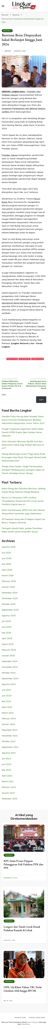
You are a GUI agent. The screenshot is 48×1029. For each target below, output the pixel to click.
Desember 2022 (9, 798)
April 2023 (7, 775)
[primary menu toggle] (3, 6)
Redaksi (8, 51)
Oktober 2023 (8, 741)
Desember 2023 (9, 730)
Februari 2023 (9, 787)
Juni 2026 (6, 558)
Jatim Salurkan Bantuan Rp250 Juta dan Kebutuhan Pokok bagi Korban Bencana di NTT (23, 445)
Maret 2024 (8, 712)
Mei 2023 (6, 770)
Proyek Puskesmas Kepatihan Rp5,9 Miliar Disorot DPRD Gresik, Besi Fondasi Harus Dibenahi (23, 432)
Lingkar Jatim (37, 359)
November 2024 (10, 667)
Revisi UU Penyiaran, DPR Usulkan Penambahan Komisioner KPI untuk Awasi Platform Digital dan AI (23, 501)
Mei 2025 (6, 632)
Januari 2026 (8, 587)
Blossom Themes (31, 1022)
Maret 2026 (8, 575)
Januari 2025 (8, 655)
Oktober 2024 (8, 672)
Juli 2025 (6, 621)
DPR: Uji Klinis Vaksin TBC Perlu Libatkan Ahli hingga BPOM (23, 988)
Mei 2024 (6, 701)
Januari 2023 (8, 793)
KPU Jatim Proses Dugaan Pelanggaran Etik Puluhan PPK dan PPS (23, 864)
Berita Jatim (12, 359)
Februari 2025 (9, 649)
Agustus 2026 (9, 546)
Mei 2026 (6, 564)
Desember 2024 (9, 661)
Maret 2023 (8, 781)
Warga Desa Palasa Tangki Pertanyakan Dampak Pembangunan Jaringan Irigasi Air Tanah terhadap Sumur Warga (23, 470)
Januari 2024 (8, 724)
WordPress (25, 1024)
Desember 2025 (9, 592)
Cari (4, 394)
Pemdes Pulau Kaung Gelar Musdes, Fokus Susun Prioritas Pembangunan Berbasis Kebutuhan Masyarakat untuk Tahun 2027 (23, 420)
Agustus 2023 (9, 752)
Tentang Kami (20, 1017)
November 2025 (10, 598)
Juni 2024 (6, 695)
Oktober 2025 (8, 604)
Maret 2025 (8, 644)
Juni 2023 (6, 764)
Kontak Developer (37, 1017)
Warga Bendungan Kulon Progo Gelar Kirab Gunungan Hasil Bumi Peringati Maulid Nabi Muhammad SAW (24, 457)
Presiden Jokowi (10, 155)
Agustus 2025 (9, 615)
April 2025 (7, 638)
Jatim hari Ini (24, 359)
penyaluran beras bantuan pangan (19, 303)
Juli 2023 (6, 758)
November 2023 (10, 735)
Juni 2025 (6, 627)
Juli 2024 (6, 690)
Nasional (7, 30)
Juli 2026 (6, 552)
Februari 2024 (9, 718)
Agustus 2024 (9, 684)
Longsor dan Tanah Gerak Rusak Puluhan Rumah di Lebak (22, 928)
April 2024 (7, 707)
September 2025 (10, 609)
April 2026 (7, 569)
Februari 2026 (9, 581)
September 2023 (10, 747)
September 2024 (10, 678)
